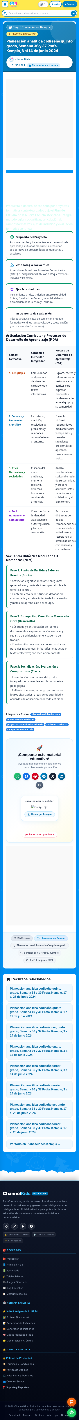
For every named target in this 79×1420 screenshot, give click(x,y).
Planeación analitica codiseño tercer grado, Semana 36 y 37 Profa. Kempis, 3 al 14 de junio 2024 (39, 1070)
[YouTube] (23, 1226)
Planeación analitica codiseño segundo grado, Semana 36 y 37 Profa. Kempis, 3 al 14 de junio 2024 (39, 1031)
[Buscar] (73, 13)
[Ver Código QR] (39, 785)
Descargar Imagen (41, 814)
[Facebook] (6, 1226)
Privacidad (14, 1415)
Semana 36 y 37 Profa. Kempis (41, 953)
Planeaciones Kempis (36, 27)
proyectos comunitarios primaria (25, 724)
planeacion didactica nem (46, 714)
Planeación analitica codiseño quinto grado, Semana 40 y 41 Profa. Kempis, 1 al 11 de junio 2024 (39, 1012)
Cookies (39, 1415)
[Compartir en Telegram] (43, 776)
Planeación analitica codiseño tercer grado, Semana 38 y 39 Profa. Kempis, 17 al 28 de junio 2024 (38, 1128)
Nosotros (65, 1415)
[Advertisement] (39, 118)
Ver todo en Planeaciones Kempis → (35, 1144)
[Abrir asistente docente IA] (71, 1412)
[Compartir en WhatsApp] (17, 776)
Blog (16, 27)
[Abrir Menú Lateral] (5, 4)
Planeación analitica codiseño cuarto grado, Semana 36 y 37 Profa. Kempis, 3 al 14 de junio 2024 (39, 1050)
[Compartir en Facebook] (26, 776)
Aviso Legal (52, 1415)
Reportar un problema (41, 834)
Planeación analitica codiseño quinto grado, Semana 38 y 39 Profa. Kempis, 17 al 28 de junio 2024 (38, 992)
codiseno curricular (56, 724)
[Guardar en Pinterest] (35, 776)
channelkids (22, 59)
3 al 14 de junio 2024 (41, 960)
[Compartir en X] (52, 776)
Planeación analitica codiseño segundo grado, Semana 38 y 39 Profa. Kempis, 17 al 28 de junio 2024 (38, 1109)
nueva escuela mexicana (20, 719)
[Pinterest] (14, 1226)
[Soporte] (31, 1226)
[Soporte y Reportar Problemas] (71, 1402)
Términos (27, 1415)
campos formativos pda (20, 729)
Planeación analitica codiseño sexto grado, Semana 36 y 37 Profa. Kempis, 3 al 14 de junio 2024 (39, 1089)
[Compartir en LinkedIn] (61, 776)
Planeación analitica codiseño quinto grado (41, 945)
